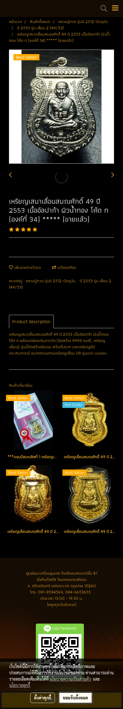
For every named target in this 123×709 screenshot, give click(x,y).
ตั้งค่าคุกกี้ (42, 697)
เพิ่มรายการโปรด (27, 267)
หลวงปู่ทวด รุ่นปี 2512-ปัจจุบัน (51, 280)
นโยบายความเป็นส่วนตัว (70, 679)
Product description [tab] (31, 321)
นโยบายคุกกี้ (19, 685)
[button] (102, 8)
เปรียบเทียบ (66, 267)
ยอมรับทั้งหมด (75, 697)
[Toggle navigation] (115, 8)
